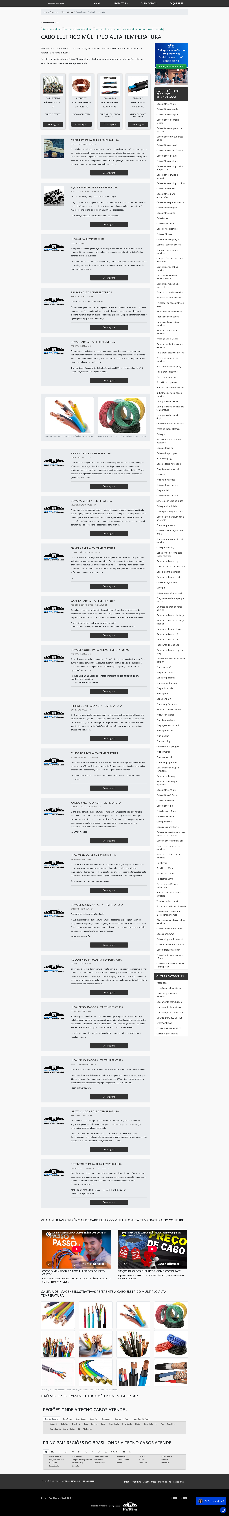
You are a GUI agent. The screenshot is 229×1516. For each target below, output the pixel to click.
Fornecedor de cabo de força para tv (171, 660)
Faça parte (176, 3)
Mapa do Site (164, 1481)
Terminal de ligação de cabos (171, 566)
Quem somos (149, 3)
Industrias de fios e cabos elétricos (169, 394)
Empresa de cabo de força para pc (169, 608)
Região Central (51, 1419)
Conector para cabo (166, 525)
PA (130, 1452)
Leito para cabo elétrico (168, 401)
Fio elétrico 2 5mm (166, 873)
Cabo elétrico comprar (168, 114)
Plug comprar (163, 751)
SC (79, 1452)
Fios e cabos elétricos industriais (167, 886)
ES (60, 1452)
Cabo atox (162, 474)
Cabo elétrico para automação (166, 195)
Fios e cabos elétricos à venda (171, 906)
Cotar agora (53, 124)
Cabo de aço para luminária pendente (170, 518)
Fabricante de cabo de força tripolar (170, 622)
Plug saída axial (164, 757)
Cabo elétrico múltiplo (167, 161)
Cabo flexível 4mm (165, 223)
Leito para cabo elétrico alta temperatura (170, 408)
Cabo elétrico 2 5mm (167, 795)
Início (126, 1481)
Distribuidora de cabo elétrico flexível (167, 277)
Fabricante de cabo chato (169, 577)
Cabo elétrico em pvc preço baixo (170, 138)
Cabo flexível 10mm (166, 811)
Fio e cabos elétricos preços (134, 29)
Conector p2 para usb (167, 762)
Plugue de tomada (166, 672)
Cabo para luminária (167, 506)
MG (52, 1452)
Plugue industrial (165, 688)
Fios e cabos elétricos (167, 371)
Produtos (119, 3)
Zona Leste (106, 1419)
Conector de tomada (167, 683)
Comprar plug (163, 741)
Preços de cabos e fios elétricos (167, 360)
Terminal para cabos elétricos (167, 995)
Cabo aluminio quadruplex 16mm (170, 957)
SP (66, 1452)
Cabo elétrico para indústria (170, 202)
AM (123, 1452)
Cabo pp (161, 434)
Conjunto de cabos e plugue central (170, 600)
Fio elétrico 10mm (165, 868)
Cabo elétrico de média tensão (168, 121)
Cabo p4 (161, 587)
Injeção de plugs (165, 458)
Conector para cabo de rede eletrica (170, 541)
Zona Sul (93, 1419)
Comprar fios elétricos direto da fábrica (171, 260)
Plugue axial (163, 490)
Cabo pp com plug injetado (170, 593)
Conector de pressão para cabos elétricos (169, 554)
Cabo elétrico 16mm (166, 103)
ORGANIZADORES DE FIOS (169, 1017)
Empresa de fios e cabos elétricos (168, 856)
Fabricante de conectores (169, 709)
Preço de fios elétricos (167, 338)
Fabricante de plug (166, 776)
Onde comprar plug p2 (168, 746)
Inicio (96, 3)
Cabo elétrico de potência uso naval (169, 130)
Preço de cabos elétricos (168, 428)
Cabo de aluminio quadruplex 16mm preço (171, 965)
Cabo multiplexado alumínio (170, 939)
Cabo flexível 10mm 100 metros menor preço (168, 913)
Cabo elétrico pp (165, 805)
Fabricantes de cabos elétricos (167, 332)
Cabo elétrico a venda (167, 109)
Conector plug (164, 698)
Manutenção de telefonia (169, 1007)
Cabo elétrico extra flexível (170, 150)
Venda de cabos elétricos (169, 901)
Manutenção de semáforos (170, 1012)
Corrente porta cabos (167, 1033)
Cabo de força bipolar (167, 495)
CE (106, 1452)
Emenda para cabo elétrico (170, 292)
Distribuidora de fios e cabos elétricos (78, 29)
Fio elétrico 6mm (165, 878)
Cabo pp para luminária (168, 571)
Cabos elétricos (164, 234)
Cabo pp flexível (164, 821)
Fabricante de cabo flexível (169, 629)
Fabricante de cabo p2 (167, 634)
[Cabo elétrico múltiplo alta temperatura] (53, 86)
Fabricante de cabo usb (168, 644)
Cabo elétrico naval (166, 188)
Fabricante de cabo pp (167, 561)
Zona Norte (67, 1419)
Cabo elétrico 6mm (166, 800)
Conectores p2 (164, 667)
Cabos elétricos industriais (170, 840)
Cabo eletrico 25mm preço (169, 928)
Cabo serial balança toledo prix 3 (170, 532)
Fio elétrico (162, 862)
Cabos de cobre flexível (168, 826)
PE (93, 1452)
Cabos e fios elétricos (167, 228)
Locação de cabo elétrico (169, 988)
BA (99, 1452)
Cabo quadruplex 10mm (168, 949)
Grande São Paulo (122, 1419)
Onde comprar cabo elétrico (170, 423)
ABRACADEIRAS (164, 1023)
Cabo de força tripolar (167, 453)
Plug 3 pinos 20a (165, 730)
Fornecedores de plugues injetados (169, 441)
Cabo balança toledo (167, 582)
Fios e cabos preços (166, 377)
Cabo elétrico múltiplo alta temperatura (170, 168)
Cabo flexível (163, 218)
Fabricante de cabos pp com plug (170, 652)
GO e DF (114, 1452)
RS (86, 1452)
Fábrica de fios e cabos (168, 316)
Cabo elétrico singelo (155, 29)
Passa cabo (162, 982)
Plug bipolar (163, 735)
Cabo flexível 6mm (165, 816)
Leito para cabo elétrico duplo (168, 417)
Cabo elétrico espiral (167, 145)
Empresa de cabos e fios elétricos (168, 848)
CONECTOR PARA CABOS (169, 1028)
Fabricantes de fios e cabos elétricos (170, 346)
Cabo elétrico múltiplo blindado (167, 176)
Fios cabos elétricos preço (169, 366)
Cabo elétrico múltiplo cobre (171, 183)
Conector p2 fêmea (166, 677)
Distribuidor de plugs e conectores (108, 29)
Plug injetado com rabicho (169, 725)
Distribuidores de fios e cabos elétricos (168, 285)
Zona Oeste (81, 1419)
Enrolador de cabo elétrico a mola (170, 304)
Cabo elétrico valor (166, 212)
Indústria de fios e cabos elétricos (169, 894)
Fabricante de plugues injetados (168, 783)
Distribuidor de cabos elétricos (167, 268)
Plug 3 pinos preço (166, 479)
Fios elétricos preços (167, 382)
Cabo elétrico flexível (167, 155)
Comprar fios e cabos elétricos (167, 252)
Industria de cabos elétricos (170, 387)
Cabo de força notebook (169, 463)
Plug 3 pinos (163, 693)
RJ (46, 1452)
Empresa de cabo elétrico (169, 297)
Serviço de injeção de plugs (170, 500)
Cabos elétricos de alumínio (170, 944)
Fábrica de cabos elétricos (52, 29)
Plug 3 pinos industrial (168, 469)
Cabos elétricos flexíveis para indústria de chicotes (171, 834)
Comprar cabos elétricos (169, 244)
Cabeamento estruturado (169, 1001)
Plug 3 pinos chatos (166, 720)
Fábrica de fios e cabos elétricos (168, 324)
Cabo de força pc (165, 447)
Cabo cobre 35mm (166, 933)
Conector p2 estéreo (167, 704)
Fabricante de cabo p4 (167, 639)
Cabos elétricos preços (168, 239)
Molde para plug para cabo (170, 511)
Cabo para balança (166, 547)
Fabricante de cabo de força (170, 615)
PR (73, 1452)
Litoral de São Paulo (142, 1419)
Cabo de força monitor (168, 485)
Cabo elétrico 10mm (166, 789)
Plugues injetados (165, 714)
